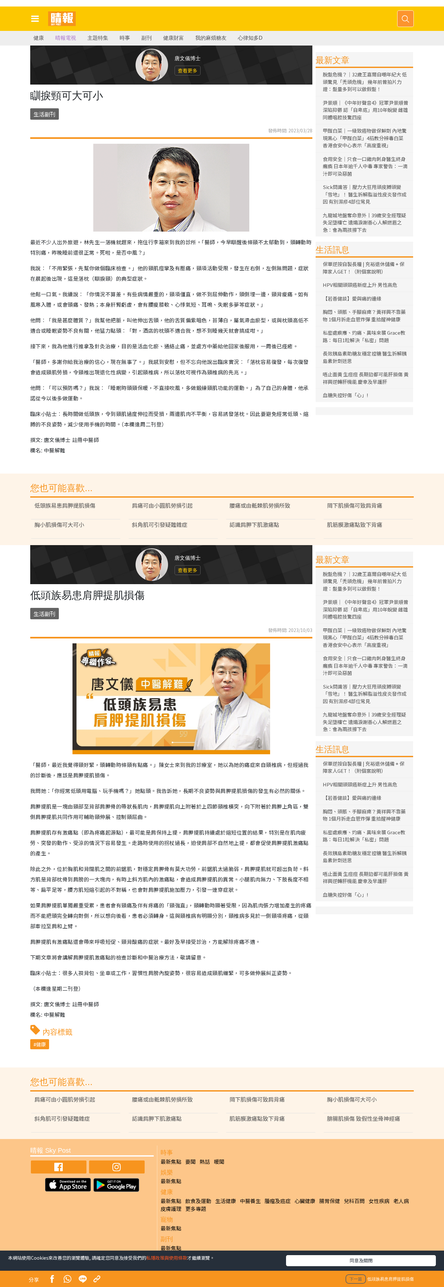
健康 (38, 38)
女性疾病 (379, 1201)
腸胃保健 (329, 1201)
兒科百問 (354, 1201)
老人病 (401, 1201)
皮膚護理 (171, 1209)
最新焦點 (171, 1161)
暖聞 (219, 1161)
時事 (125, 38)
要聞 (190, 1161)
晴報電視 (65, 38)
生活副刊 (44, 114)
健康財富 (173, 38)
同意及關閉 (361, 1260)
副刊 (146, 38)
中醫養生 (250, 1201)
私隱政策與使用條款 (166, 1257)
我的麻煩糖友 (211, 38)
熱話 (205, 1161)
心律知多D (250, 38)
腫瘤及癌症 (278, 1201)
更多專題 (195, 1209)
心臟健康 (304, 1201)
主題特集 (97, 38)
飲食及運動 (198, 1201)
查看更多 (187, 70)
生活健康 (225, 1201)
